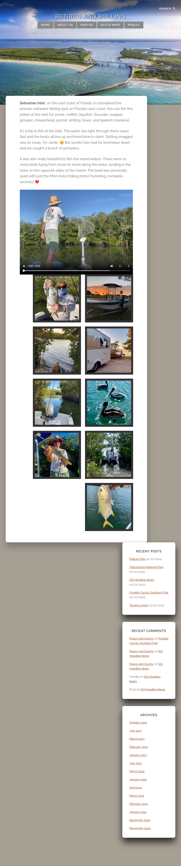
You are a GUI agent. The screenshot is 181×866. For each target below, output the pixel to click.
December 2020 (139, 820)
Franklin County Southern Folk (148, 592)
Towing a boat (138, 605)
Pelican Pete (137, 559)
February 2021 (138, 804)
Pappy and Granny (141, 638)
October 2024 (138, 722)
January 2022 (138, 779)
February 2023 (138, 747)
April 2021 (135, 787)
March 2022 (136, 771)
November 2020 (140, 828)
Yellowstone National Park (146, 567)
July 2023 (135, 730)
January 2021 (138, 812)
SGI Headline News (141, 580)
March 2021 (136, 795)
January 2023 (138, 755)
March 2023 (137, 738)
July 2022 (135, 763)
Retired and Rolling (90, 16)
